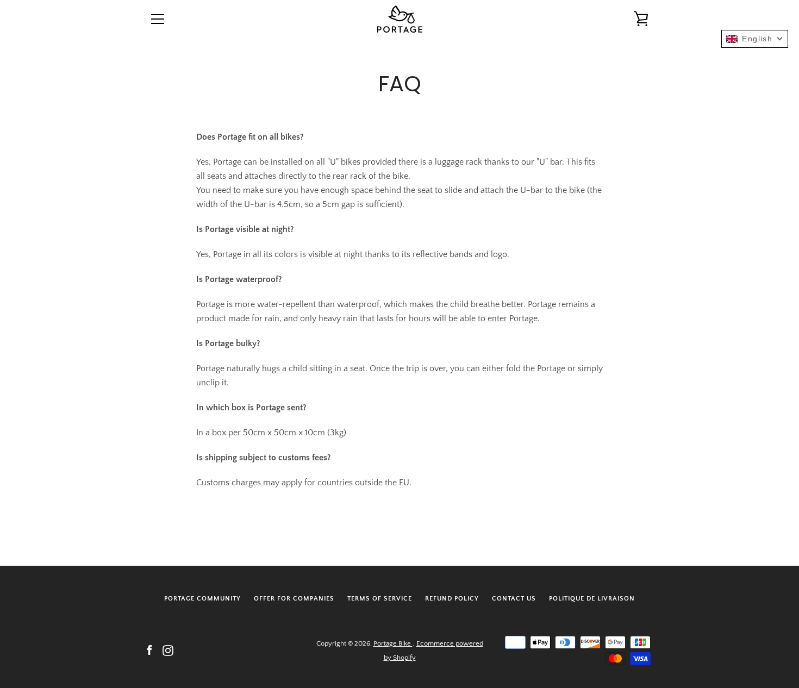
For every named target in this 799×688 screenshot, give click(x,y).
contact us (514, 598)
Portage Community (202, 598)
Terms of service (379, 598)
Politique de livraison (592, 598)
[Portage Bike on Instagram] (168, 650)
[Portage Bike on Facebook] (149, 650)
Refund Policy (452, 598)
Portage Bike (393, 643)
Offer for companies (294, 598)
